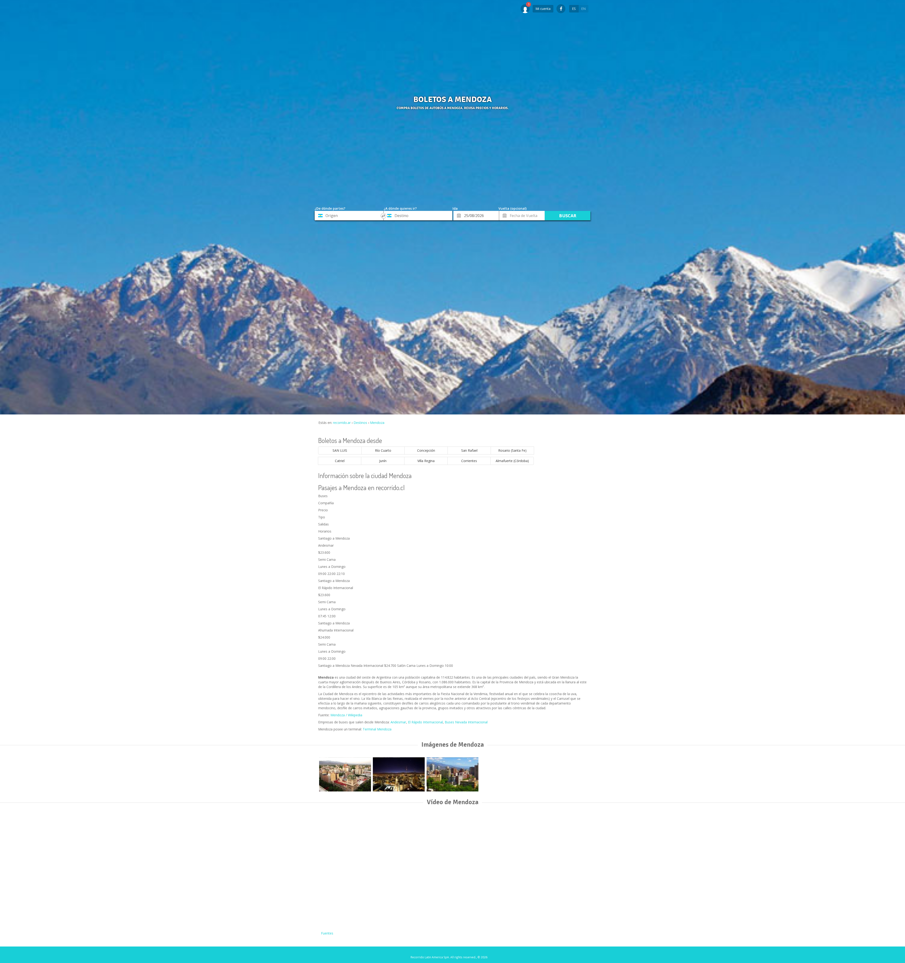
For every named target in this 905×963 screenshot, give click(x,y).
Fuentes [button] (327, 933)
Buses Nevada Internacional (466, 722)
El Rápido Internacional (425, 722)
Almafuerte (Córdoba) (512, 461)
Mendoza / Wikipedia (346, 715)
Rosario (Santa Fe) (512, 450)
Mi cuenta (543, 8)
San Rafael (469, 450)
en (583, 8)
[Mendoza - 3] (345, 774)
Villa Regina (426, 461)
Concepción (426, 450)
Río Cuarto (383, 450)
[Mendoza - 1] (399, 774)
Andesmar (398, 722)
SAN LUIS (340, 450)
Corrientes (469, 461)
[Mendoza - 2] (452, 774)
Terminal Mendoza (377, 729)
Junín (383, 461)
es (574, 8)
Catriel (340, 461)
